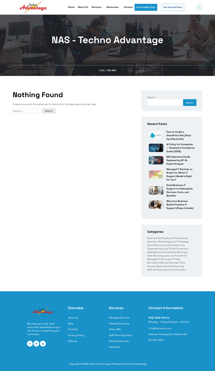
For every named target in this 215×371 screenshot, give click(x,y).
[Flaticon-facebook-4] (30, 343)
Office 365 (115, 329)
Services (96, 7)
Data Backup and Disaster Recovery (167, 252)
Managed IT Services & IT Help (163, 259)
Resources (112, 7)
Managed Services (119, 317)
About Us (83, 7)
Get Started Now (173, 7)
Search (151, 97)
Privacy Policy (76, 335)
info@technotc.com (160, 328)
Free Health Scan (145, 7)
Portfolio (73, 329)
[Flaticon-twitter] (36, 343)
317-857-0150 (156, 340)
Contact (128, 7)
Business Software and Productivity (167, 238)
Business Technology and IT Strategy (168, 241)
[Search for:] (27, 111)
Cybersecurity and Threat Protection (168, 248)
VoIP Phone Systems (120, 335)
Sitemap (72, 341)
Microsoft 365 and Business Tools (166, 262)
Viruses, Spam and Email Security (165, 266)
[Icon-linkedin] (43, 343)
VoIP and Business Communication (166, 269)
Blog (70, 323)
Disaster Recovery (119, 323)
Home (71, 7)
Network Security (119, 341)
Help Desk (114, 346)
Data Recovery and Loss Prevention (167, 255)
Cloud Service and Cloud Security (166, 245)
